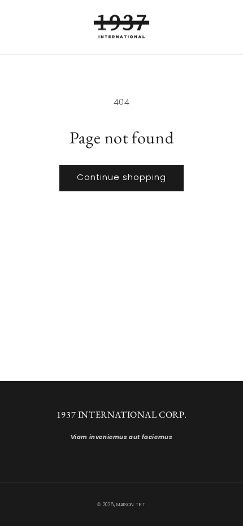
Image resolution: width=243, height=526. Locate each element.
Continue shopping (121, 177)
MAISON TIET (131, 504)
